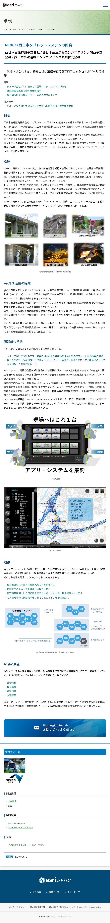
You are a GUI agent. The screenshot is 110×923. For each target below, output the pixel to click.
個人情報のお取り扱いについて (62, 907)
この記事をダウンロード (19, 845)
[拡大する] (102, 419)
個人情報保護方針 (37, 907)
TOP (5, 29)
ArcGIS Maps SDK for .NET (20, 827)
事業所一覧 (54, 892)
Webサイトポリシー (17, 907)
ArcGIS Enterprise (16, 823)
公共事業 (12, 801)
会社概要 (37, 892)
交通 (10, 805)
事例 (14, 29)
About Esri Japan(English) (90, 907)
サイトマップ (73, 892)
